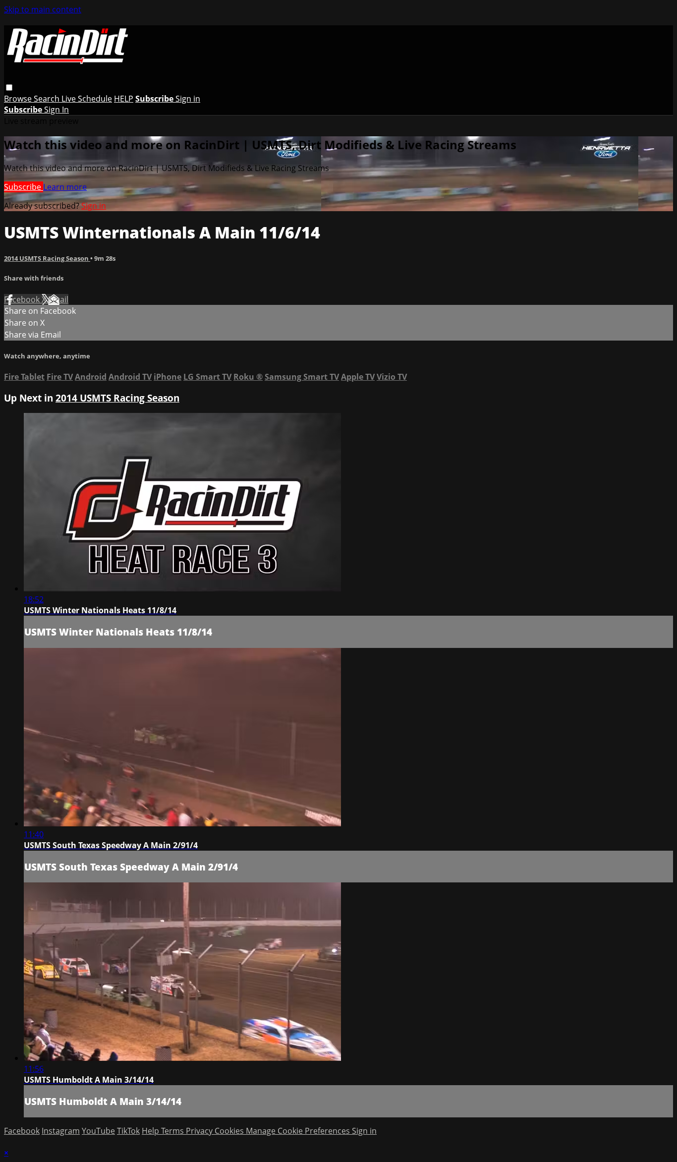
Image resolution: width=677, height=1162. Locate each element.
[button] (9, 87)
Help (151, 1130)
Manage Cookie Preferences (299, 1130)
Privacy (200, 1130)
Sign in (187, 98)
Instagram (61, 1130)
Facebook (23, 299)
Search (47, 98)
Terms (173, 1130)
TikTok (128, 1130)
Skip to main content (42, 9)
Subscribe (23, 186)
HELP (123, 98)
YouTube (98, 1130)
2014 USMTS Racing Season (47, 258)
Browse (19, 98)
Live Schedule (86, 98)
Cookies (230, 1130)
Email (58, 299)
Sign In (56, 109)
